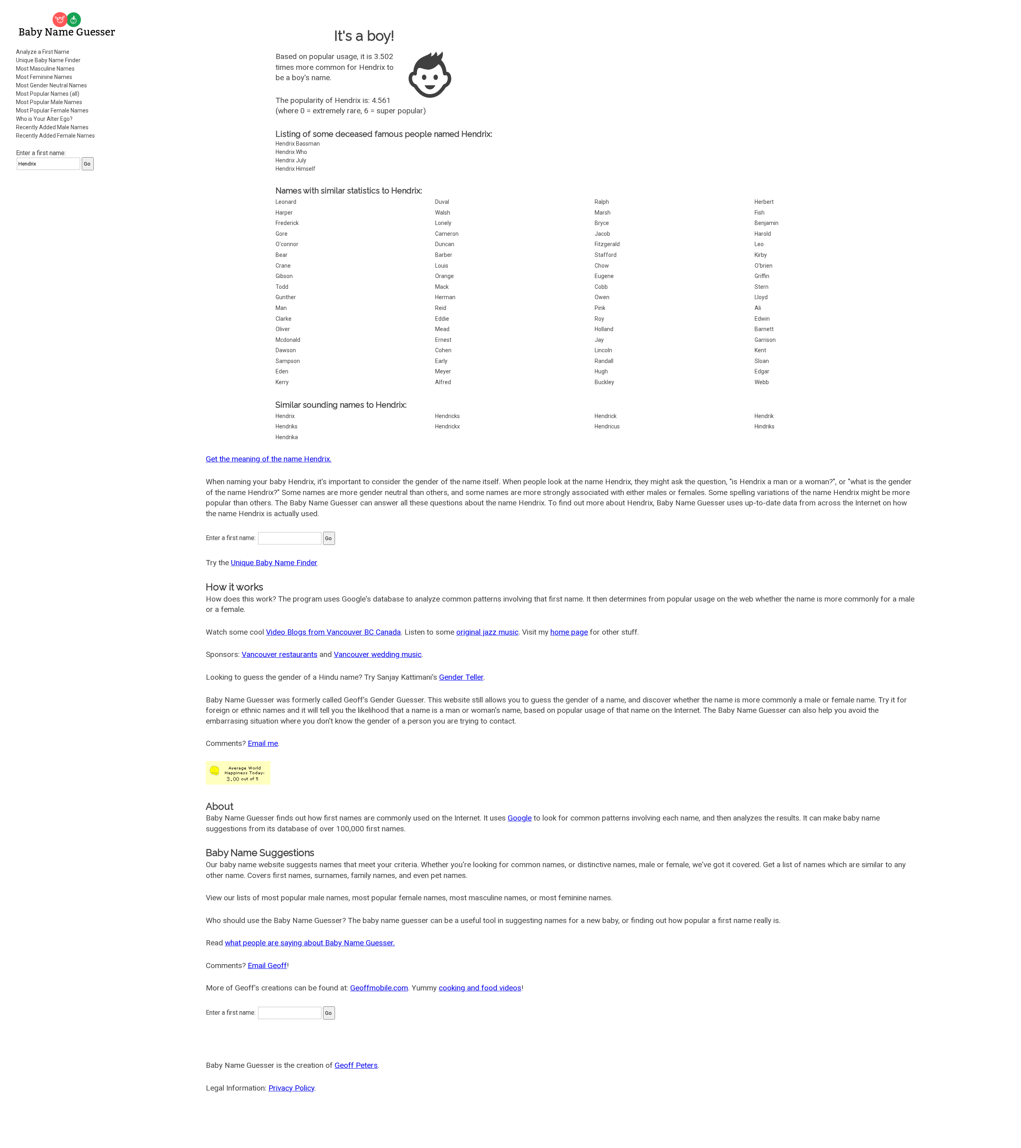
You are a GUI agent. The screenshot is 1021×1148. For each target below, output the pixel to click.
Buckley (604, 382)
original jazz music (487, 632)
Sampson (288, 361)
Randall (604, 361)
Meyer (443, 371)
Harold (763, 234)
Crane (283, 265)
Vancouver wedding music (378, 654)
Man (281, 308)
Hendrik (764, 416)
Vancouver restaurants (279, 654)
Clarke (284, 319)
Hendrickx (447, 426)
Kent (760, 350)
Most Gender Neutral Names (51, 85)
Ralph (602, 202)
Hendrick (606, 416)
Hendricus (607, 426)
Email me (263, 743)
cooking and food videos (480, 987)
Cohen (443, 350)
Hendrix (285, 416)
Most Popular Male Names (49, 102)
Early (441, 361)
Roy (599, 319)
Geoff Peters (356, 1065)
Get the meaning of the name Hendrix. (268, 459)
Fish (760, 212)
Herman (445, 297)
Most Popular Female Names (52, 110)
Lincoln (603, 350)
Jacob (602, 234)
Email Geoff (267, 965)
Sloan (762, 361)
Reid (440, 308)
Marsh (603, 212)
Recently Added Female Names (55, 135)
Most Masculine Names (45, 68)
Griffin (762, 276)
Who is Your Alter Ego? (44, 119)
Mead (442, 329)
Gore (282, 234)
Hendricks (447, 416)
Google (520, 818)
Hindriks (765, 426)
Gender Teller (461, 677)
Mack (442, 287)
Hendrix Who (291, 152)
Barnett (764, 329)
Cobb (601, 287)
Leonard (286, 202)
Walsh (442, 212)
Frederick (287, 223)
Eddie (442, 319)
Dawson (286, 350)
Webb (762, 382)
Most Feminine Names (44, 77)
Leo (759, 244)
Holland (604, 329)
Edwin (762, 319)
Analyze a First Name (42, 52)
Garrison (765, 340)
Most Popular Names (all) (47, 94)
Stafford (606, 255)
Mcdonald (288, 340)
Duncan (444, 244)
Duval (442, 202)
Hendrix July (291, 160)
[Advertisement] (68, 296)
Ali (758, 308)
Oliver (283, 329)
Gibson (284, 276)
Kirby (761, 255)
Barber (443, 255)
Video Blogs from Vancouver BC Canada (333, 632)
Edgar (762, 371)
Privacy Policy (291, 1088)
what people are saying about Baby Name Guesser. (310, 942)
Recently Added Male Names (52, 127)
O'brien (764, 265)
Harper (284, 212)
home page (569, 632)
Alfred (443, 382)
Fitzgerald (607, 244)
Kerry (282, 382)
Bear (282, 255)
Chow (602, 265)
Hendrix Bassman (298, 143)
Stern (762, 287)
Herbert (764, 202)
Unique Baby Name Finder (48, 60)
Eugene (604, 276)
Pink (600, 308)
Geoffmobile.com (379, 987)
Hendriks (287, 426)
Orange (444, 276)
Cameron (447, 234)
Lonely (443, 223)
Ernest (443, 340)
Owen (602, 297)
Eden (282, 371)
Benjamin (767, 223)
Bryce (602, 223)
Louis (441, 265)
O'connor (287, 244)
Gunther (286, 297)
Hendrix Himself (295, 169)
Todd (282, 287)
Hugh (601, 371)
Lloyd (761, 297)
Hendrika (287, 437)
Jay (599, 340)
